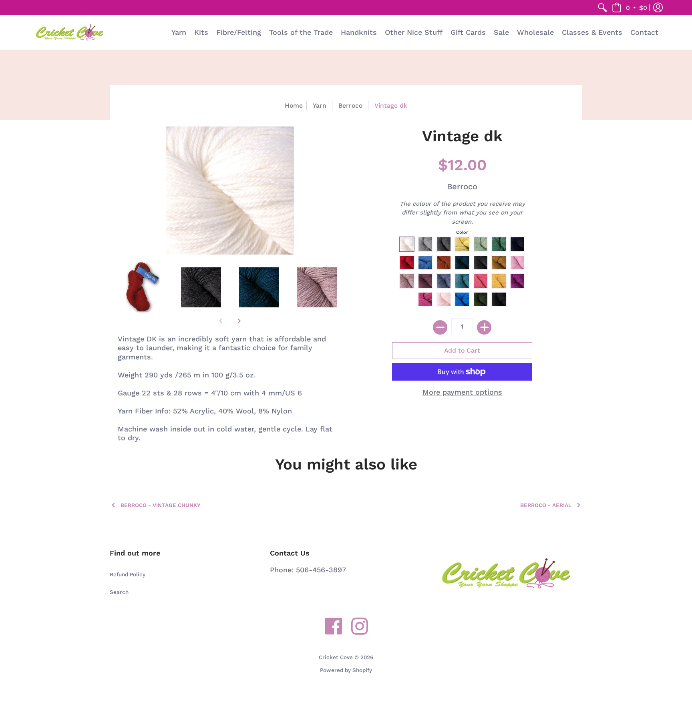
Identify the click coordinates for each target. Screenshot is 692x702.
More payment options (462, 392)
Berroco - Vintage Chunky (160, 505)
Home (294, 105)
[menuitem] (602, 7)
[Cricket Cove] (70, 32)
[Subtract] (440, 327)
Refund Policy (127, 574)
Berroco (350, 105)
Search (119, 592)
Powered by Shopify (346, 670)
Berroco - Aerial (545, 505)
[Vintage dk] (143, 288)
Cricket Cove (336, 657)
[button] (630, 7)
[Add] (484, 327)
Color (462, 232)
